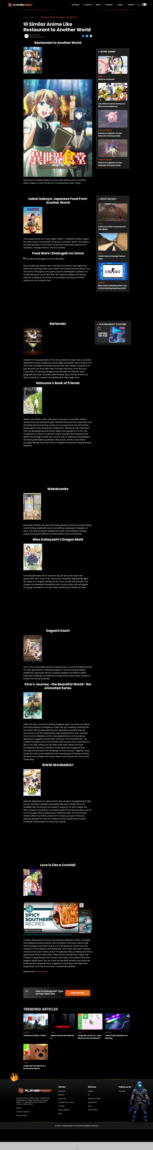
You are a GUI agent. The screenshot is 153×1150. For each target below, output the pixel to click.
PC (89, 1095)
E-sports (88, 5)
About (18, 1108)
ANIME (100, 76)
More (60, 1113)
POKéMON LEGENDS (105, 130)
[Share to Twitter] (87, 36)
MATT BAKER (35, 35)
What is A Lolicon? (106, 79)
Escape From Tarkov (66, 1102)
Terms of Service (23, 1112)
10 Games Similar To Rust (34, 1035)
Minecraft (62, 1098)
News (98, 5)
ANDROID (101, 283)
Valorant (61, 1091)
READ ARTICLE (78, 993)
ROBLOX (80, 1032)
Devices (109, 5)
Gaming (75, 5)
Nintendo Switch (94, 1098)
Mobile (90, 1091)
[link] (26, 905)
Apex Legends (63, 1110)
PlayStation (92, 1102)
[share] (74, 904)
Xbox (90, 1106)
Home (25, 17)
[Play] (85, 920)
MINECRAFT (26, 1032)
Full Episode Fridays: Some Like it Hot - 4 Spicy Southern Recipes (50, 905)
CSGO (100, 224)
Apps (120, 5)
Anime (32, 17)
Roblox (61, 1095)
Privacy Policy (21, 1115)
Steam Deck (93, 1110)
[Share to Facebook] (83, 36)
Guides (131, 5)
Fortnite (61, 1106)
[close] (77, 1143)
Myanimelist (41, 971)
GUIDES (53, 1032)
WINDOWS (108, 1032)
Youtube (122, 1091)
